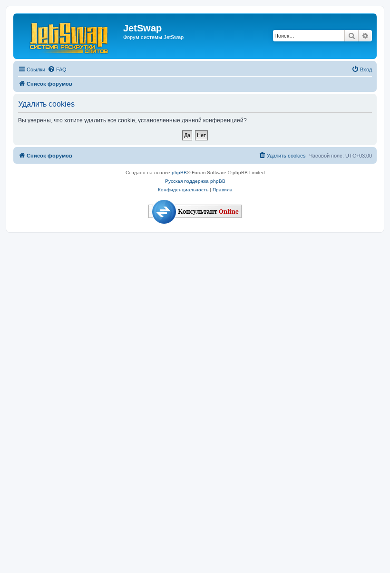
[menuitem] (57, 69)
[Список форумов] (69, 36)
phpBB (179, 172)
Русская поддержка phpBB (195, 181)
